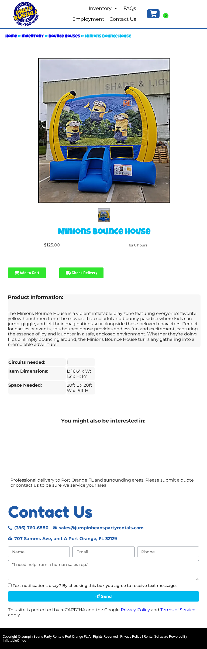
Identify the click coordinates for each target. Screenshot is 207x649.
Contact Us (122, 19)
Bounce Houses (64, 37)
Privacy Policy (135, 609)
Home (11, 37)
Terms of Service (177, 609)
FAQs (129, 8)
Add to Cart (29, 272)
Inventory (100, 8)
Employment (88, 19)
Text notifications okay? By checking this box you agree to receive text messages (95, 585)
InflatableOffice (14, 640)
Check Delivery (84, 272)
